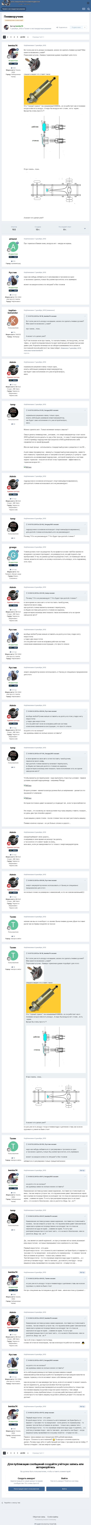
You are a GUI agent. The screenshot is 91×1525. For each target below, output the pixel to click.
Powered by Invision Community (45, 1519)
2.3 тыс (14, 295)
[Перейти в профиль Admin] (13, 370)
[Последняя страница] (28, 37)
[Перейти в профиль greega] (13, 555)
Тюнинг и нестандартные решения (37, 28)
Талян (13, 917)
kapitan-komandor (13, 311)
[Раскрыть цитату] (27, 316)
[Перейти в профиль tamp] (13, 412)
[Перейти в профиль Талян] (13, 925)
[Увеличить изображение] (27, 467)
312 (14, 261)
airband (13, 239)
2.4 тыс (14, 569)
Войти (64, 1489)
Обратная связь (39, 1517)
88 (14, 424)
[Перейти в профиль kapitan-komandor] (13, 321)
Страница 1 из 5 (38, 37)
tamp (12, 404)
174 (14, 332)
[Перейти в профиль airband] (13, 247)
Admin (13, 362)
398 (14, 68)
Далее (22, 37)
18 (14, 936)
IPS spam (38, 1524)
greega (12, 547)
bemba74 (12, 45)
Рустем (13, 272)
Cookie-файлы (52, 1517)
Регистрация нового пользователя (26, 1489)
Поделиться (62, 27)
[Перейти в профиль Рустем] (13, 280)
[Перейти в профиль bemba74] (6, 27)
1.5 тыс (14, 384)
